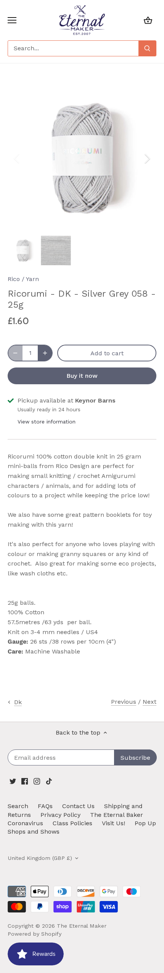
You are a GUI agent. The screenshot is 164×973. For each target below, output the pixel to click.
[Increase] (45, 353)
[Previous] (17, 158)
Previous (123, 701)
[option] (82, 158)
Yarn (32, 279)
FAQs (45, 806)
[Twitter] (13, 781)
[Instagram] (37, 781)
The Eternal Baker (116, 814)
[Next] (146, 158)
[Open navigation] (12, 20)
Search (18, 806)
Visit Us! (113, 823)
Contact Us (78, 806)
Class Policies (72, 823)
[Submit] (147, 48)
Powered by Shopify (34, 934)
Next (149, 701)
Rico (14, 279)
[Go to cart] (148, 20)
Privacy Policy (60, 814)
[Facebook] (24, 781)
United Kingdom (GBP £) (40, 858)
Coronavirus (25, 823)
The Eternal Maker (81, 926)
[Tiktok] (49, 781)
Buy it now (82, 375)
